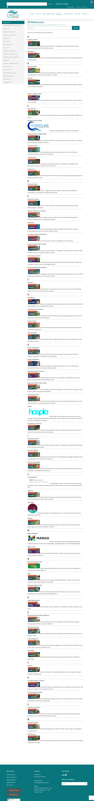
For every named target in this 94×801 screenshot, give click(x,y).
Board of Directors (12, 777)
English (12, 799)
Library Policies (11, 774)
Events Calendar (11, 780)
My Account (10, 785)
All (28, 25)
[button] (13, 22)
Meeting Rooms (11, 782)
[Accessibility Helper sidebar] (92, 2)
